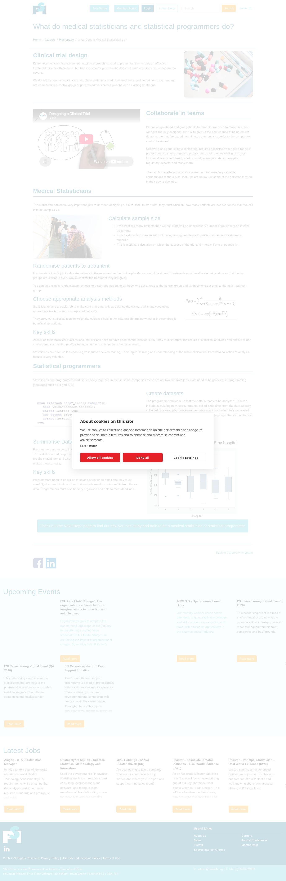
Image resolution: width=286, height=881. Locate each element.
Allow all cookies (100, 457)
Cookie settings (186, 457)
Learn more (88, 445)
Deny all (142, 457)
